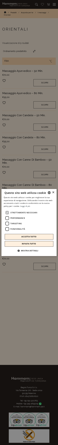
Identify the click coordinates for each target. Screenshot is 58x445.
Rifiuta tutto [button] (29, 243)
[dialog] (29, 222)
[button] (29, 250)
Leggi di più (25, 206)
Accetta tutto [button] (28, 236)
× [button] (53, 192)
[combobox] (49, 192)
